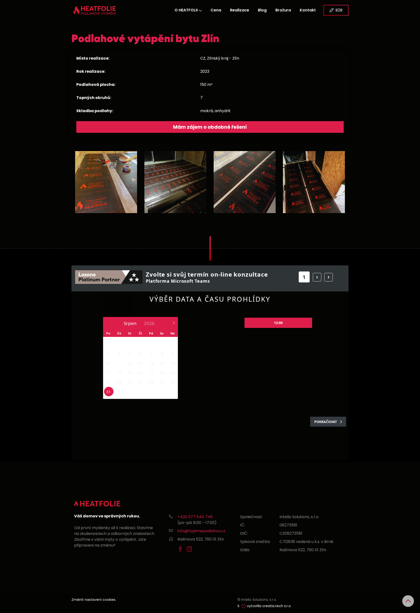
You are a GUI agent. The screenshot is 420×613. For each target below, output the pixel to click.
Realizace (239, 10)
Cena (215, 10)
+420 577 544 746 (195, 517)
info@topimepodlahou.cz (201, 531)
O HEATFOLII (186, 10)
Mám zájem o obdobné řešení (210, 127)
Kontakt (308, 10)
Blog (262, 10)
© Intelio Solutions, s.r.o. (257, 599)
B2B (338, 10)
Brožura (283, 10)
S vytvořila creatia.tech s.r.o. (264, 606)
